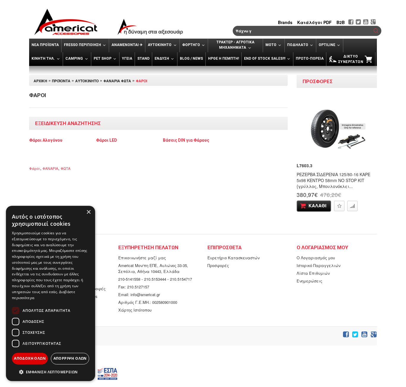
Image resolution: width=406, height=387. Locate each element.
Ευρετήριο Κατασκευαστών (233, 257)
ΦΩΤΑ (65, 168)
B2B (340, 22)
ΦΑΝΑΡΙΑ (50, 168)
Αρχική (40, 80)
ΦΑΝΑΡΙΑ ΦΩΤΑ (117, 80)
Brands (285, 22)
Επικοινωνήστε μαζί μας (142, 257)
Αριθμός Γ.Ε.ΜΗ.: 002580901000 (147, 302)
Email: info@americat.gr (139, 294)
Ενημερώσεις (309, 281)
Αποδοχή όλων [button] (30, 358)
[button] (376, 31)
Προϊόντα (61, 80)
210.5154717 (181, 279)
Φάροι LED (106, 140)
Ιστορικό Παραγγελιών (318, 265)
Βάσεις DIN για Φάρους (186, 140)
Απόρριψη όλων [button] (70, 358)
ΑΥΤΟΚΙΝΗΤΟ (87, 80)
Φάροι (141, 80)
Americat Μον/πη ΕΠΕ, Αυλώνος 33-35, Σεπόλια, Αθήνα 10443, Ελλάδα (153, 268)
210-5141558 (129, 279)
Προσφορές (218, 265)
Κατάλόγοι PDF (314, 22)
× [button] (88, 212)
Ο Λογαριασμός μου (316, 257)
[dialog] (50, 293)
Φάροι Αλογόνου (45, 140)
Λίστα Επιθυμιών (313, 273)
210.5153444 (155, 279)
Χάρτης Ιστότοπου (135, 310)
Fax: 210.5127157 (133, 287)
